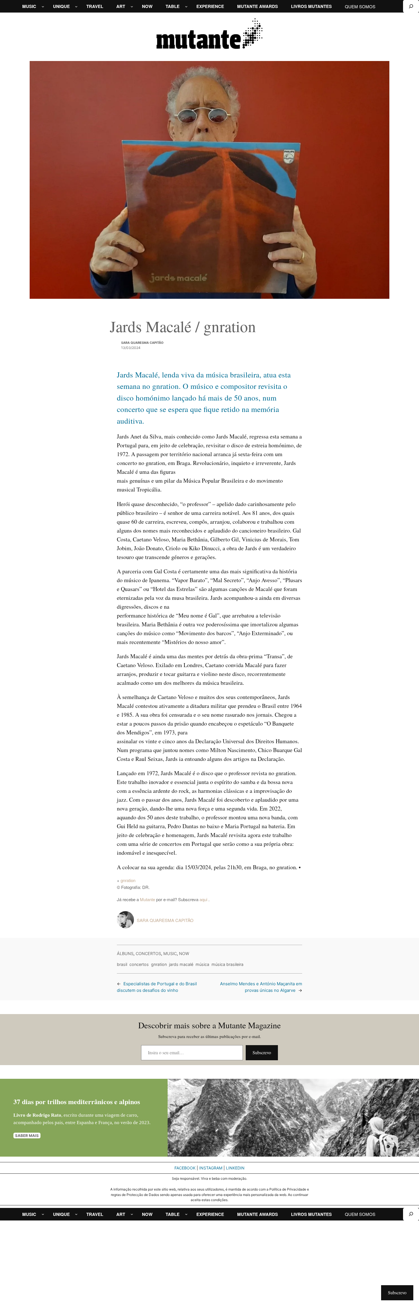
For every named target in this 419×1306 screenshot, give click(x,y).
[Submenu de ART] (132, 6)
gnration (128, 880)
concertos (139, 964)
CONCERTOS (148, 953)
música (202, 964)
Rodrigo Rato (46, 1115)
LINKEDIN (235, 1167)
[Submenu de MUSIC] (43, 6)
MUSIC (170, 953)
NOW (184, 953)
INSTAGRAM (210, 1167)
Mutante (147, 899)
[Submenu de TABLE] (186, 6)
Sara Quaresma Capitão (142, 343)
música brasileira (227, 964)
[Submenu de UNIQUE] (76, 6)
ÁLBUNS (125, 953)
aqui (204, 899)
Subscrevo (262, 1052)
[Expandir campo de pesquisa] (411, 6)
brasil (122, 964)
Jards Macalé (181, 964)
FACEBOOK (185, 1167)
